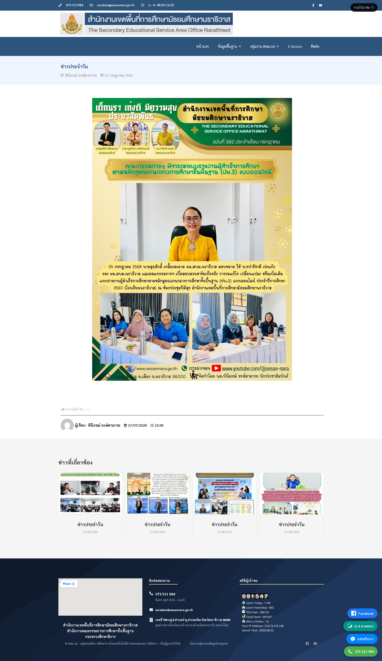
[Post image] (90, 494)
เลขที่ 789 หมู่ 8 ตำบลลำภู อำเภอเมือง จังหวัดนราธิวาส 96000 (192, 620)
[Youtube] (320, 5)
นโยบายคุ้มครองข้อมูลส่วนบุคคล (209, 643)
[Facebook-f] (313, 5)
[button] (58, 506)
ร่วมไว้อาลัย (362, 7)
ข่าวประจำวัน (90, 524)
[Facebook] (307, 643)
